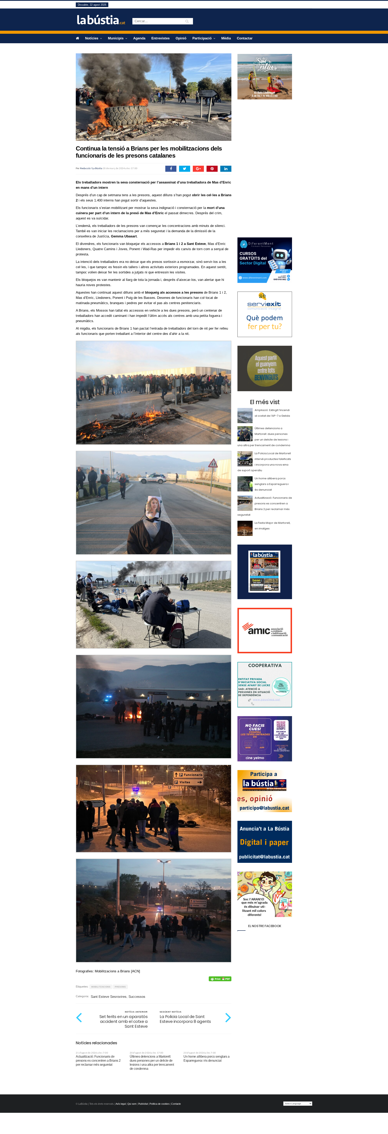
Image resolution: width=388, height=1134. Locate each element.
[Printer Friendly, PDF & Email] (220, 978)
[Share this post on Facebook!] (170, 169)
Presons (120, 987)
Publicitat (143, 1103)
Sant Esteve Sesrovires (109, 997)
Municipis (116, 38)
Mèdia (226, 38)
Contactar (245, 38)
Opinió (181, 38)
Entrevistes (160, 38)
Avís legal (121, 1103)
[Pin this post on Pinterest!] (212, 169)
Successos (137, 997)
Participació (202, 38)
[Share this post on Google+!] (198, 169)
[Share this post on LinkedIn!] (225, 169)
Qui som (132, 1103)
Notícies (92, 38)
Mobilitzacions (100, 987)
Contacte (176, 1103)
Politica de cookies (160, 1103)
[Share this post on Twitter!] (184, 169)
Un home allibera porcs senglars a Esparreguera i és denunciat (272, 484)
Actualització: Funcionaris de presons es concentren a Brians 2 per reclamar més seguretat (98, 1060)
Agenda (139, 38)
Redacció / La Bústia (91, 168)
